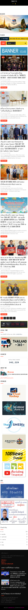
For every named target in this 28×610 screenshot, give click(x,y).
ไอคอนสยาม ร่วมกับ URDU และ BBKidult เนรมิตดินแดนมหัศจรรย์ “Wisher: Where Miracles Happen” (18, 574)
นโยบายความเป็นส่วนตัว (7, 564)
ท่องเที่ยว (4, 534)
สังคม (3, 544)
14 (11, 318)
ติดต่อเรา (3, 562)
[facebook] (13, 3)
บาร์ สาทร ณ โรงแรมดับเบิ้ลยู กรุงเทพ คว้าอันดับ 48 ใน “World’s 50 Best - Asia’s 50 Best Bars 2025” (13, 75)
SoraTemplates (11, 607)
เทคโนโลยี (4, 536)
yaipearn (11, 372)
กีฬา (3, 542)
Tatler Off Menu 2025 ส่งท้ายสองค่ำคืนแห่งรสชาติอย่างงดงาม (12, 183)
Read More (3, 87)
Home (3, 43)
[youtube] (15, 3)
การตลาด (4, 539)
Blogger (22, 607)
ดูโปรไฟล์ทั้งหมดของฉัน (7, 378)
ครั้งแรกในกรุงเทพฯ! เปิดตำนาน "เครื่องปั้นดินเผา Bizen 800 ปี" (12, 109)
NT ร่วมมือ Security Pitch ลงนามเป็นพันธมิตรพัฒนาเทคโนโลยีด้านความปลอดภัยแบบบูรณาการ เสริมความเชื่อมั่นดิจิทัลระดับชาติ (13, 301)
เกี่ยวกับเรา (4, 560)
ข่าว (3, 57)
